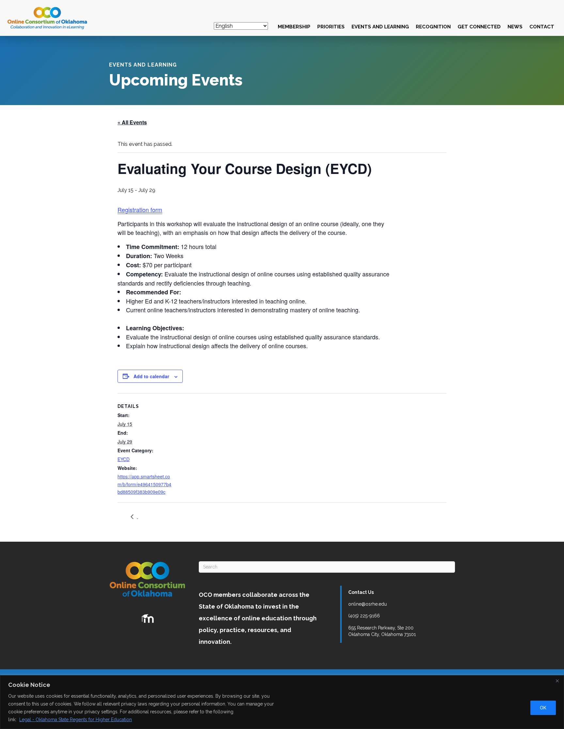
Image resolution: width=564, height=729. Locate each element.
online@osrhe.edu (367, 604)
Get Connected (479, 27)
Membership (294, 27)
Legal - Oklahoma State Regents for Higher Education (75, 719)
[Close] (557, 681)
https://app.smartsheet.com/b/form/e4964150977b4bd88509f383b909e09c (144, 484)
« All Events (132, 122)
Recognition (433, 27)
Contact (541, 27)
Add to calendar (151, 376)
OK (543, 707)
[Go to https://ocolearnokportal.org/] (147, 619)
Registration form (140, 209)
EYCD (124, 459)
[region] (282, 702)
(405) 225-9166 (364, 615)
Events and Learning (380, 27)
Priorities (331, 27)
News (515, 27)
